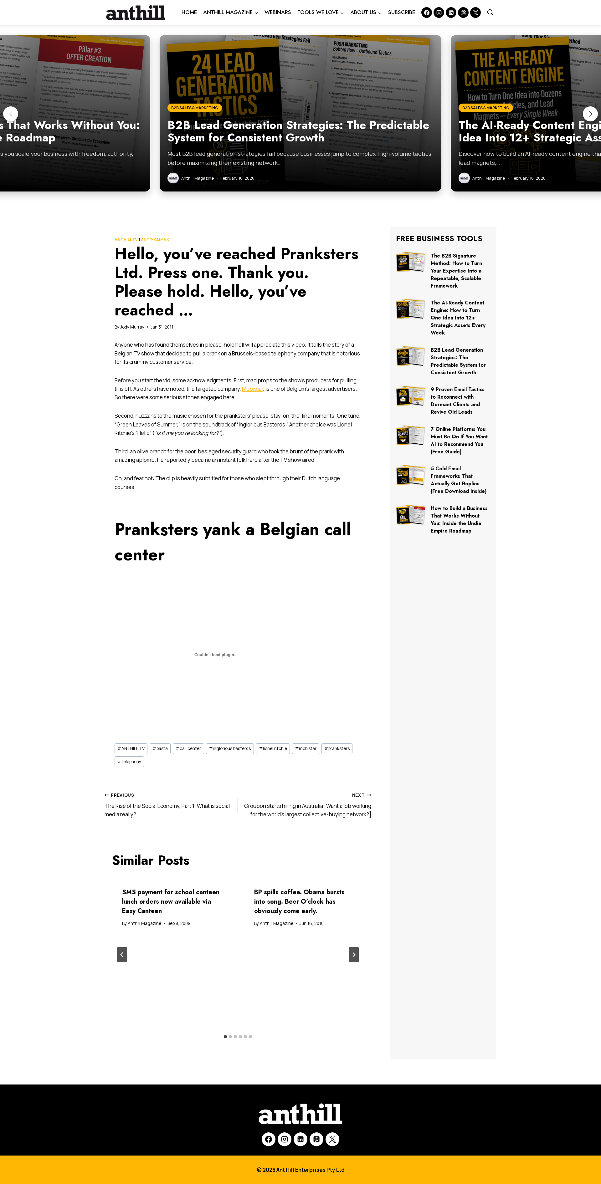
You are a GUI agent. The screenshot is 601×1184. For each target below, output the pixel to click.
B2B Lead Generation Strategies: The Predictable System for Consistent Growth (458, 361)
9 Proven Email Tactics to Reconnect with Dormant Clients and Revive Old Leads (458, 401)
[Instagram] (439, 12)
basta (160, 748)
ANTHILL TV (126, 239)
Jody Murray (132, 327)
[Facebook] (426, 12)
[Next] (354, 954)
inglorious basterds (230, 748)
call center (188, 748)
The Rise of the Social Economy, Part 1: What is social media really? (167, 805)
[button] (10, 113)
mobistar (305, 748)
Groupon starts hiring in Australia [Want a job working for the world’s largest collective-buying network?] (307, 805)
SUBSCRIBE (401, 12)
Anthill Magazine (144, 923)
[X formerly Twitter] (475, 12)
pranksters (337, 748)
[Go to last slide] (122, 954)
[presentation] (411, 262)
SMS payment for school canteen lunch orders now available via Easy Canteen (170, 902)
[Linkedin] (451, 12)
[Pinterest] (463, 12)
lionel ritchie (273, 748)
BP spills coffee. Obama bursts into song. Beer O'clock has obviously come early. (299, 902)
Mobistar (252, 388)
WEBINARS (278, 12)
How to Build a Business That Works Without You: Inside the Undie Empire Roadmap (459, 519)
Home (189, 12)
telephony (129, 761)
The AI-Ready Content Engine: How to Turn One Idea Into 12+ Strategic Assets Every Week (458, 317)
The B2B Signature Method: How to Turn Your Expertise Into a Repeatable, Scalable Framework (456, 270)
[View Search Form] (490, 12)
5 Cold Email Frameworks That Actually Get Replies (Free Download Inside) (459, 480)
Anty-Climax (155, 239)
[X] (332, 1139)
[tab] (225, 1036)
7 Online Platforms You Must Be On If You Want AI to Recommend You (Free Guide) (459, 440)
